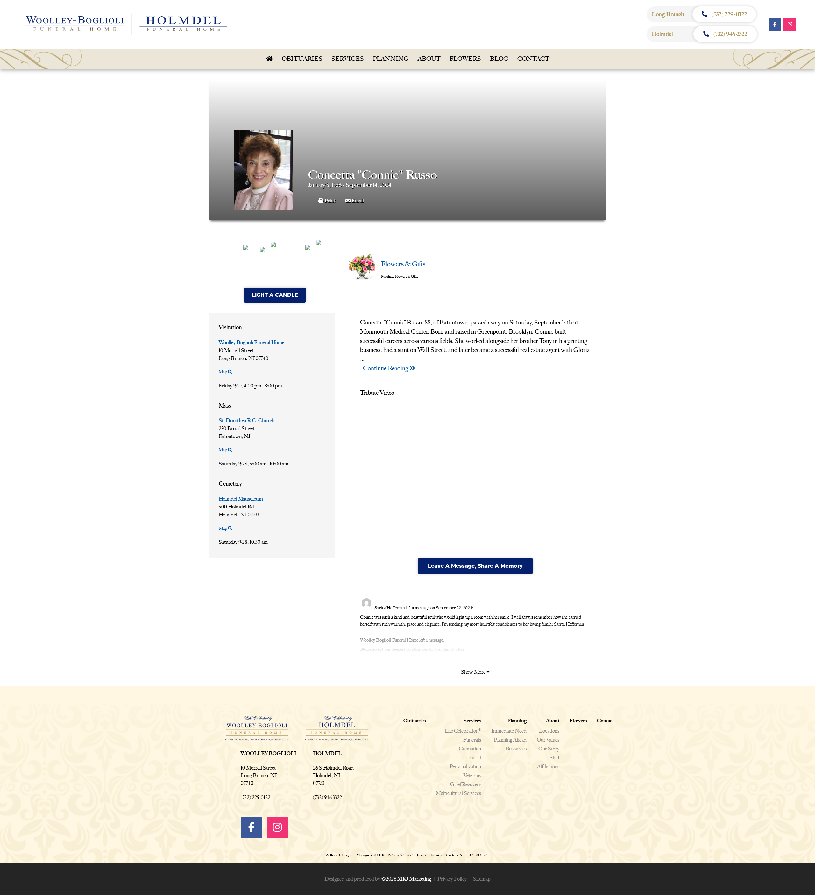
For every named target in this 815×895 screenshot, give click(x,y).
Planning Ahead (510, 740)
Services (347, 58)
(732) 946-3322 (327, 797)
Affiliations (548, 767)
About (429, 58)
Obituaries (302, 58)
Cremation (470, 749)
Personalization (465, 767)
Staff (554, 758)
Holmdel (327, 753)
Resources (516, 749)
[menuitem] (269, 59)
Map (223, 372)
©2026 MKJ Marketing (406, 879)
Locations (549, 731)
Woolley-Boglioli (268, 753)
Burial (474, 758)
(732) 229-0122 (255, 797)
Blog (499, 58)
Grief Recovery (465, 784)
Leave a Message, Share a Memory (475, 566)
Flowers (465, 58)
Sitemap (482, 879)
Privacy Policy (452, 879)
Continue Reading (386, 368)
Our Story (548, 749)
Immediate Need (509, 731)
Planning (391, 58)
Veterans (472, 775)
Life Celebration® (463, 731)
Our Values (548, 740)
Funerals (472, 740)
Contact (533, 58)
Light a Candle (275, 295)
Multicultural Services (458, 793)
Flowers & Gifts (403, 264)
